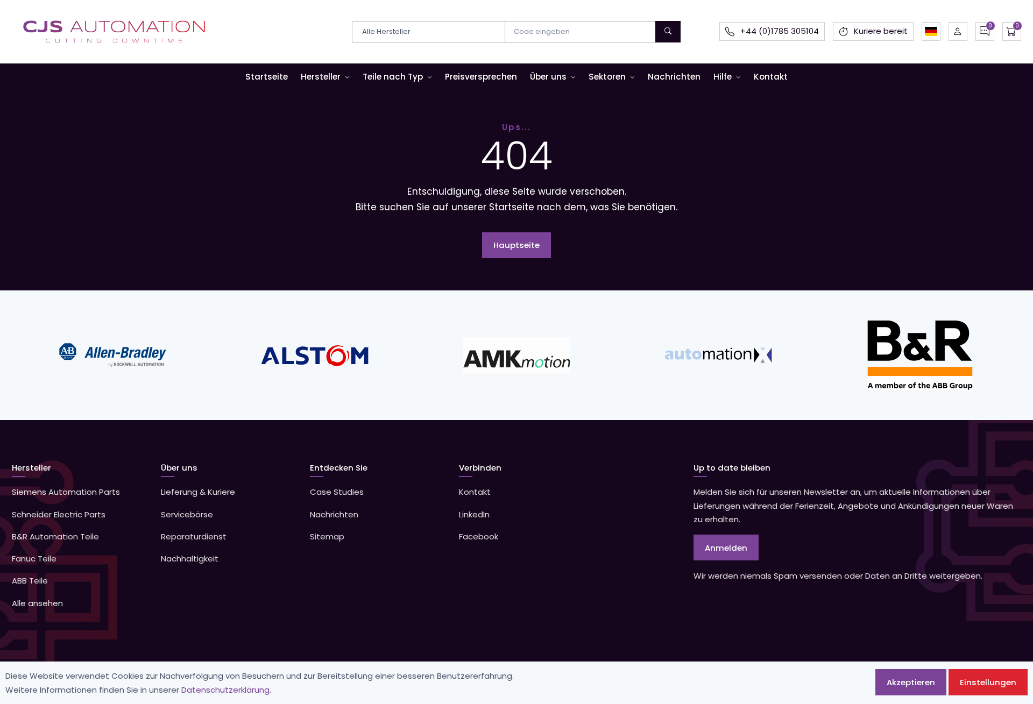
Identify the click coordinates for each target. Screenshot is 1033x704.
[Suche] (668, 31)
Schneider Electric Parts (58, 514)
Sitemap (327, 536)
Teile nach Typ (393, 76)
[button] (931, 31)
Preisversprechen (481, 76)
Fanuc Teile (34, 558)
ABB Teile (30, 580)
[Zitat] (984, 31)
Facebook (478, 536)
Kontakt (771, 76)
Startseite (266, 76)
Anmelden (726, 547)
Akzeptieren (911, 682)
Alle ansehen (37, 603)
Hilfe (722, 76)
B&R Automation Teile (55, 536)
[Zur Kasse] (1011, 31)
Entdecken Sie (338, 467)
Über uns (548, 76)
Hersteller (321, 76)
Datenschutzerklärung (225, 689)
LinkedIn (474, 514)
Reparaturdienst (194, 536)
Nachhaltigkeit (189, 558)
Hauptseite (516, 245)
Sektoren (607, 76)
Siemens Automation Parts (66, 491)
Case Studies (337, 491)
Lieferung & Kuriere (198, 491)
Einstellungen (988, 682)
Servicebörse (187, 514)
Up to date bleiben (732, 467)
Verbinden (480, 467)
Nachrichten (674, 76)
